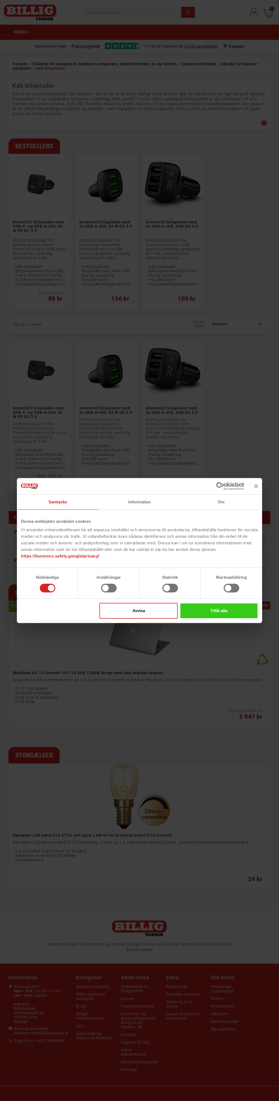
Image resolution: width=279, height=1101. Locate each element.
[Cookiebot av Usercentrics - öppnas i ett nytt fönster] (220, 486)
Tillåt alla (218, 610)
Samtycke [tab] (57, 502)
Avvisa (138, 610)
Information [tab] (139, 502)
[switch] (109, 588)
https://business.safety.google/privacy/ (60, 556)
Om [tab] (221, 502)
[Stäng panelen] (256, 486)
